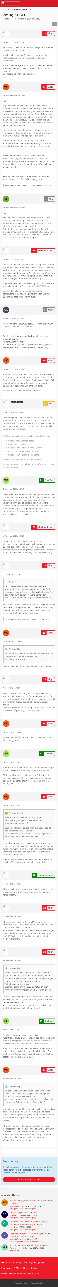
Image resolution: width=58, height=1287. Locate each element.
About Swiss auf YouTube (36, 464)
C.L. (10, 1227)
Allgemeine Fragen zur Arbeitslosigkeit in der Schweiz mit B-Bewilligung (29, 1235)
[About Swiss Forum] (11, 3)
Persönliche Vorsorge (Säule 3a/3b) (24, 454)
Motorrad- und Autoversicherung (23, 451)
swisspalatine (14, 1206)
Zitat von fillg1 (15, 649)
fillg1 (7, 18)
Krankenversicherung (18, 444)
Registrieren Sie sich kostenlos (17, 1170)
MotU (27, 185)
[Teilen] (54, 24)
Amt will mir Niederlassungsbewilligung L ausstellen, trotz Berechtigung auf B (28, 1223)
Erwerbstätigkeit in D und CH (22, 1212)
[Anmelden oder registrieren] (47, 3)
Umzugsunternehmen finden (21, 440)
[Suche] (41, 3)
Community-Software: (29, 1283)
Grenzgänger (14, 1250)
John (11, 1239)
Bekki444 (12, 1215)
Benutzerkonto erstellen (29, 1179)
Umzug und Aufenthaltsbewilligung (22, 1208)
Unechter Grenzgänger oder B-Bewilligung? (29, 1245)
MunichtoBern (14, 1248)
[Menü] (54, 3)
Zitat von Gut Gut (16, 813)
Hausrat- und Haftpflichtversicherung (25, 447)
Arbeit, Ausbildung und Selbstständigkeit (24, 1241)
